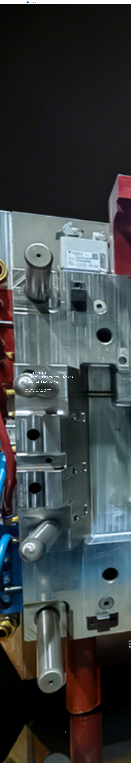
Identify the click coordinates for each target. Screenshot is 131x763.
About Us (66, 2)
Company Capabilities (74, 2)
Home (60, 2)
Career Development (91, 2)
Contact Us (99, 2)
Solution (82, 2)
